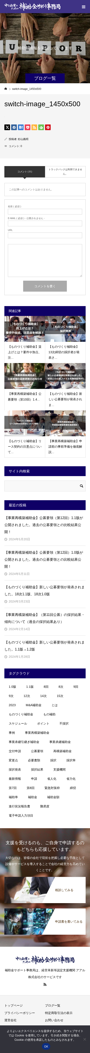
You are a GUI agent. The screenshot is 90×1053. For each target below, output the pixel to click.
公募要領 (37, 751)
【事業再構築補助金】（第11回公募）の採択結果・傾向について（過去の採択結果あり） (44, 618)
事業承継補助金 (60, 742)
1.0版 (12, 686)
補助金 (32, 797)
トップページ (13, 1005)
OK (46, 1046)
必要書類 (34, 760)
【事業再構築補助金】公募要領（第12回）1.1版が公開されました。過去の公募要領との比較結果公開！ (43, 525)
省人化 (51, 778)
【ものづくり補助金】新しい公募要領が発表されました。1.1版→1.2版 (44, 645)
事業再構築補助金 (37, 732)
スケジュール (18, 723)
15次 (60, 696)
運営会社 (10, 1020)
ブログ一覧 (52, 1005)
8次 (61, 686)
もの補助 (49, 714)
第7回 (13, 788)
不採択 (64, 723)
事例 (12, 732)
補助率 (13, 797)
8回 (46, 686)
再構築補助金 (62, 751)
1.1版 (30, 686)
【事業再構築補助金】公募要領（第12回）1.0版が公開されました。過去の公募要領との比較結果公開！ (43, 559)
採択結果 (37, 769)
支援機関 (59, 769)
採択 (53, 760)
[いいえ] (84, 1039)
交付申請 (15, 751)
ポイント (43, 723)
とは (55, 705)
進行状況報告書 (19, 806)
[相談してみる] (45, 878)
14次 (43, 696)
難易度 (44, 806)
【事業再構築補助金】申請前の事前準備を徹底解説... (65, 446)
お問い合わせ (54, 1020)
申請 (34, 778)
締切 (73, 788)
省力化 (71, 778)
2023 (12, 705)
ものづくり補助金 (21, 714)
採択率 (71, 760)
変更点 (13, 760)
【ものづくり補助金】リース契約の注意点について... (25, 446)
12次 (27, 696)
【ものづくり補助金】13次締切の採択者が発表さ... (64, 352)
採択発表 (15, 769)
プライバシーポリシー (19, 1013)
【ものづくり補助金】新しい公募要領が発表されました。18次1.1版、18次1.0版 (44, 590)
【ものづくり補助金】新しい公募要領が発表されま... (65, 399)
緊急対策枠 (52, 788)
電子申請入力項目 (21, 815)
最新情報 (15, 778)
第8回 (31, 788)
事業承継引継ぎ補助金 (24, 742)
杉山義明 (23, 139)
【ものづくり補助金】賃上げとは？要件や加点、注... (25, 352)
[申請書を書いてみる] (45, 909)
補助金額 (53, 797)
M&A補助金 (34, 705)
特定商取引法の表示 (59, 1013)
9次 (11, 696)
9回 (75, 686)
